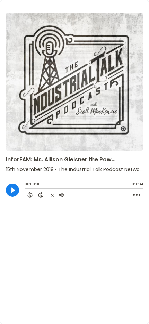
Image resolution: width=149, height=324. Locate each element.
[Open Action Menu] (136, 195)
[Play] (12, 190)
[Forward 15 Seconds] (40, 195)
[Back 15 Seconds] (30, 195)
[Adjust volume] (61, 195)
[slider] (26, 189)
